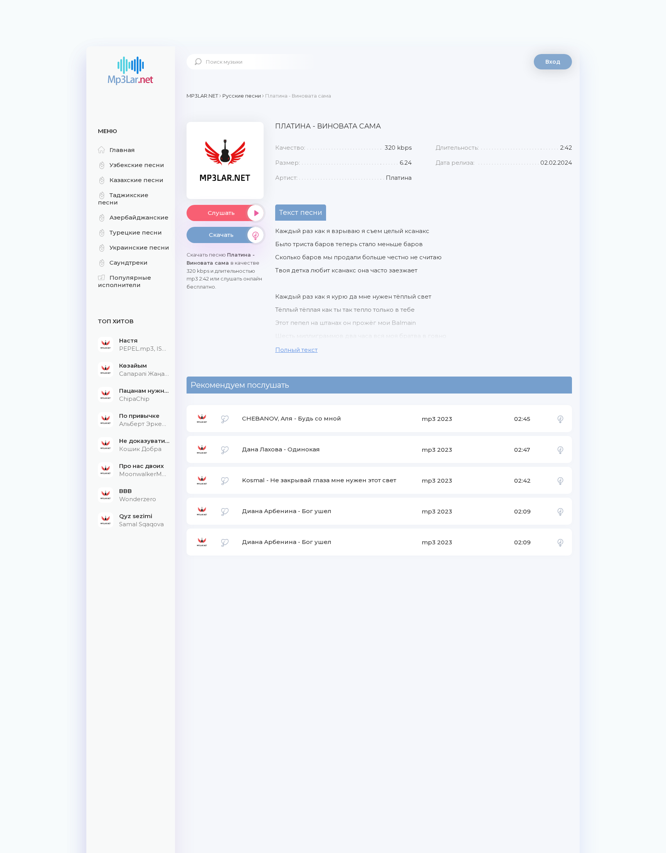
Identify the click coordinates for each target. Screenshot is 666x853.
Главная (122, 150)
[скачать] (560, 418)
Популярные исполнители (124, 281)
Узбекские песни (136, 165)
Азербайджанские (138, 217)
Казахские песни (136, 180)
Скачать (221, 234)
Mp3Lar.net (130, 71)
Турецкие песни (135, 232)
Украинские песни (139, 247)
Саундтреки (128, 262)
